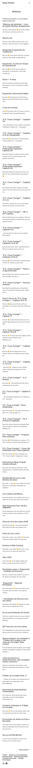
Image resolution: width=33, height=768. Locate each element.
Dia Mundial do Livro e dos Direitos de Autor (13, 479)
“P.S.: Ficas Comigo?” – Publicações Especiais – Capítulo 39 (12, 148)
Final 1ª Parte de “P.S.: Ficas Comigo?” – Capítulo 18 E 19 (14, 299)
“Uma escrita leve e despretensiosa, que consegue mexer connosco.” (16, 659)
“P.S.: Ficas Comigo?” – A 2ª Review (14, 378)
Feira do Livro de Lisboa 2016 (15, 522)
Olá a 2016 (7, 557)
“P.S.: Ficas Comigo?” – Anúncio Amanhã (16, 283)
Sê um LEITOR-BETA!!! (12, 735)
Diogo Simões (8, 3)
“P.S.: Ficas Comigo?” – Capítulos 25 (12, 228)
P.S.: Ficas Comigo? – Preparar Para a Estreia (15, 435)
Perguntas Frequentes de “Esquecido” (13, 51)
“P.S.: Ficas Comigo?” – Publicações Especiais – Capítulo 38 (12, 166)
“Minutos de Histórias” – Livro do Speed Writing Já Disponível (16, 25)
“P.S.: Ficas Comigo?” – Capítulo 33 (16, 183)
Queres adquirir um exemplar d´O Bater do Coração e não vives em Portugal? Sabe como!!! (16, 641)
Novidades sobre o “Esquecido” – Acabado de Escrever (16, 570)
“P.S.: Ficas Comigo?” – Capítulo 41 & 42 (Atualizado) (16, 134)
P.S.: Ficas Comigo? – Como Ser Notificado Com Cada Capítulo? (16, 449)
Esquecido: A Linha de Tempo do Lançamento (15, 64)
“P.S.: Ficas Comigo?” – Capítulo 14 (16, 347)
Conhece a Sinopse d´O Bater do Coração (15, 706)
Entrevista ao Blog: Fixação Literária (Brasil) (14, 463)
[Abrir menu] (29, 3)
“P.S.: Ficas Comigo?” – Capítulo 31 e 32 (16, 199)
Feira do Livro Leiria (11, 533)
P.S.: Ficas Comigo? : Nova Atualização (14, 406)
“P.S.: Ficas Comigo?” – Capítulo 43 (16, 120)
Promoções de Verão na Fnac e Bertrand (16, 720)
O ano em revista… (10, 108)
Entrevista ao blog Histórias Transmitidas (14, 690)
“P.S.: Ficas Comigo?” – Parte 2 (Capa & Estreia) (15, 270)
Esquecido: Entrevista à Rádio (15, 93)
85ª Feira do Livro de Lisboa (14, 626)
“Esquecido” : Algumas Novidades (12, 584)
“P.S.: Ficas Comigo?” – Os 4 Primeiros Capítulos (14, 420)
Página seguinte (25, 749)
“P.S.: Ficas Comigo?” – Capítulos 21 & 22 (12, 256)
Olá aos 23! (7, 38)
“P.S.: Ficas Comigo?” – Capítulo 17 (12, 315)
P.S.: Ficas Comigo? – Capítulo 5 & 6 (16, 392)
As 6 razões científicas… (13, 494)
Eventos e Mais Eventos (12, 545)
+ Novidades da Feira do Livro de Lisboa (15, 600)
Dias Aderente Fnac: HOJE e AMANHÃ (14, 506)
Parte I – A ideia (9, 79)
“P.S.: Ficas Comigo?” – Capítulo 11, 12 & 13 (16, 363)
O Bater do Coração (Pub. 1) (14, 676)
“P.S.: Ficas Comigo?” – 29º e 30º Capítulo (15, 213)
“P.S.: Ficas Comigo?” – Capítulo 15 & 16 (12, 331)
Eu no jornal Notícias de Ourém (15, 612)
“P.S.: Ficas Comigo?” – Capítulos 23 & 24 (12, 242)
